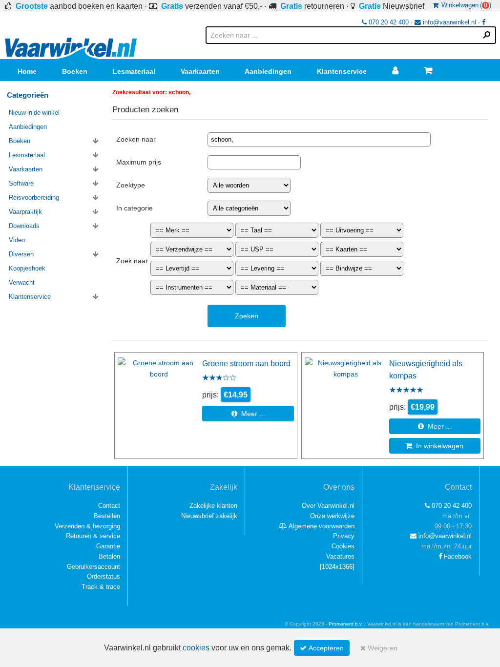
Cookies (343, 546)
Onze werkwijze (332, 516)
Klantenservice (342, 71)
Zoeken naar (136, 139)
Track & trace (101, 586)
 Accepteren (322, 648)
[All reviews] (219, 378)
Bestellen (107, 516)
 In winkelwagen (434, 445)
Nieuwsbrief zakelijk (209, 516)
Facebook (457, 556)
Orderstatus (103, 576)
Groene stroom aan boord (246, 363)
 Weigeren (378, 648)
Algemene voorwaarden (320, 526)
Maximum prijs (138, 162)
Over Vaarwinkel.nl (328, 505)
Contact (109, 505)
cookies (196, 648)
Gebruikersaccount (93, 566)
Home (27, 71)
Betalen (109, 556)
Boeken (74, 71)
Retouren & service (93, 536)
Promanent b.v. (346, 623)
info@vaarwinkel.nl (448, 22)
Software (21, 183)
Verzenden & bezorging (87, 526)
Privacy (343, 536)
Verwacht (22, 282)
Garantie (108, 546)
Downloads (24, 226)
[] (337, 566)
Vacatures (340, 556)
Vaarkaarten (200, 71)
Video (17, 240)
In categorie (134, 208)
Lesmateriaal (134, 71)
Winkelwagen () (464, 5)
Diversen (21, 254)
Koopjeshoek (27, 268)
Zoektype (130, 185)
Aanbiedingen (268, 71)
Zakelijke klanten (213, 505)
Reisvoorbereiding (34, 197)
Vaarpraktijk (25, 211)
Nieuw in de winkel (34, 112)
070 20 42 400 (388, 22)
